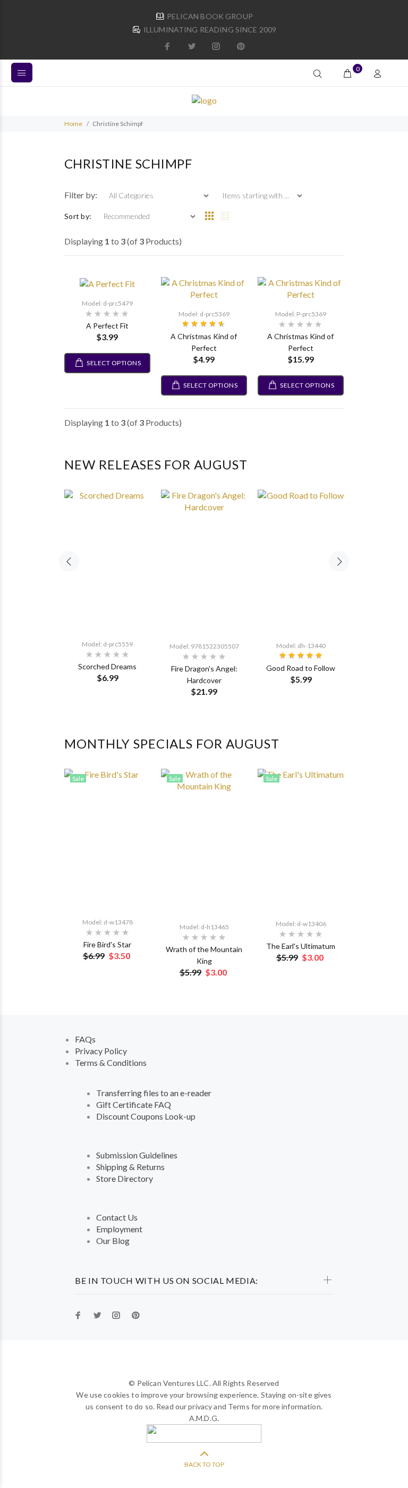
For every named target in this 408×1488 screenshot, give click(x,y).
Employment (119, 1229)
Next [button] (339, 561)
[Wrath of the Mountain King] (204, 841)
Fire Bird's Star (107, 944)
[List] (225, 216)
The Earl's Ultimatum (300, 946)
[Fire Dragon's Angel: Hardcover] (204, 561)
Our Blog (113, 1240)
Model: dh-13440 (301, 646)
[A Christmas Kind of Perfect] (204, 287)
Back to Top (204, 1464)
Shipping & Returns (130, 1167)
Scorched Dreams (107, 666)
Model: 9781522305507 (204, 646)
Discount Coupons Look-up (146, 1116)
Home (73, 124)
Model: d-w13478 (107, 922)
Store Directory (124, 1178)
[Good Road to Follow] (301, 561)
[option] (107, 581)
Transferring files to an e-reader (153, 1093)
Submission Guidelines (136, 1155)
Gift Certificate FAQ (133, 1104)
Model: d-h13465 (204, 927)
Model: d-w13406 (301, 924)
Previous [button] (69, 561)
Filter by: (81, 195)
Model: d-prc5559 (107, 644)
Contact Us (117, 1217)
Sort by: (77, 216)
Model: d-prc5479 (107, 303)
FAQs (85, 1039)
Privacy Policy (101, 1051)
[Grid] (209, 216)
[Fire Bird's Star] (107, 839)
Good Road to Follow (300, 667)
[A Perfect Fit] (107, 283)
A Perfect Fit (107, 325)
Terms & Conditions (111, 1062)
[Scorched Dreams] (107, 560)
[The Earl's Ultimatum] (301, 839)
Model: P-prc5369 (300, 314)
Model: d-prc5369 (204, 314)
